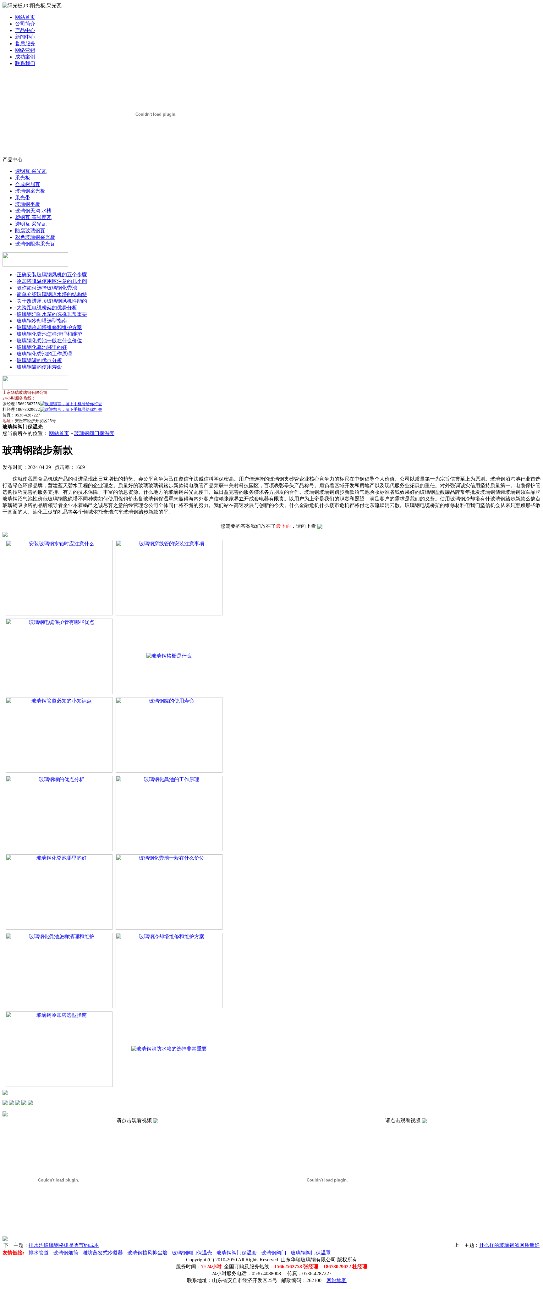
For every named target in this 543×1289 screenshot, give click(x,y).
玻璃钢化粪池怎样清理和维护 (49, 334)
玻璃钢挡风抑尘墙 (147, 1252)
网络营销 (25, 50)
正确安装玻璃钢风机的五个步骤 (52, 274)
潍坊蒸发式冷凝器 (103, 1252)
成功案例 (25, 56)
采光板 (22, 177)
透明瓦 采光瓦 (31, 171)
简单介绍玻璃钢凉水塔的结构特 (52, 294)
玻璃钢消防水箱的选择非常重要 (52, 314)
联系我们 (25, 63)
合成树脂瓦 (27, 184)
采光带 (22, 197)
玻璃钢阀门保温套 (237, 1252)
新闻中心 (25, 37)
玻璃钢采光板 (30, 191)
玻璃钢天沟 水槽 (33, 210)
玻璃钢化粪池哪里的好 (42, 347)
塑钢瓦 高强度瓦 (33, 217)
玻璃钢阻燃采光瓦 (35, 243)
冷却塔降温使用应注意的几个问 (52, 281)
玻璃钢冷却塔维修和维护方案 (49, 327)
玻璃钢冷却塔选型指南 (42, 320)
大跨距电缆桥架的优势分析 (47, 307)
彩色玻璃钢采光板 (35, 237)
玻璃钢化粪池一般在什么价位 (49, 340)
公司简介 (25, 23)
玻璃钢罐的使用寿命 (39, 367)
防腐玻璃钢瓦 (30, 230)
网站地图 (336, 1280)
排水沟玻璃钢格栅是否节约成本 (64, 1245)
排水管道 (39, 1252)
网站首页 (25, 17)
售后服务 (25, 43)
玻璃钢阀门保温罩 (311, 1252)
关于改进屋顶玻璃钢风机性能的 (52, 301)
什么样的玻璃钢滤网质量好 (509, 1245)
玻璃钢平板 (27, 204)
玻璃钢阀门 (273, 1252)
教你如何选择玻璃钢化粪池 (47, 287)
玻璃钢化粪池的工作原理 (44, 353)
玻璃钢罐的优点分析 (39, 360)
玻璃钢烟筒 (65, 1252)
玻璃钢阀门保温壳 (94, 433)
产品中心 (25, 30)
